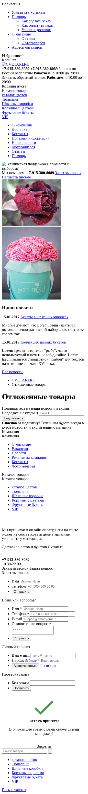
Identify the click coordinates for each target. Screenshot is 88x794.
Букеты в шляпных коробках (44, 317)
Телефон (19, 586)
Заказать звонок (68, 173)
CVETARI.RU (23, 380)
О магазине (21, 444)
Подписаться (13, 418)
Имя (15, 581)
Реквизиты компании (29, 457)
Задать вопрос (41, 568)
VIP (15, 509)
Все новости (12, 372)
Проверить (21, 688)
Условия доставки (36, 30)
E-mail (17, 619)
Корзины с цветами (28, 500)
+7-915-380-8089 (44, 69)
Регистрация (50, 665)
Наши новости (24, 143)
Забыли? (32, 660)
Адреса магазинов (27, 47)
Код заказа (20, 683)
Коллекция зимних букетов (43, 342)
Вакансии (20, 449)
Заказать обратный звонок (24, 77)
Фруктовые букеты (28, 505)
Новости (19, 453)
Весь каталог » (14, 790)
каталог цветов (24, 487)
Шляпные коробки (27, 496)
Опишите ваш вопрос (31, 624)
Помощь (19, 156)
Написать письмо (16, 177)
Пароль (25, 660)
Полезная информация (30, 138)
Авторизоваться (25, 666)
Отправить (21, 591)
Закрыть (44, 746)
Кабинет (9, 60)
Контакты (20, 134)
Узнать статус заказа (28, 12)
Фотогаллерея (33, 43)
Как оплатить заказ (37, 25)
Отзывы (28, 38)
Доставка (19, 129)
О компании (22, 125)
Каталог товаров (16, 90)
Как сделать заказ (36, 21)
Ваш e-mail (21, 655)
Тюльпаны (20, 491)
